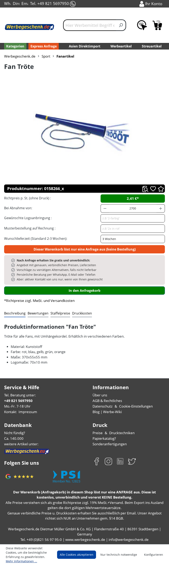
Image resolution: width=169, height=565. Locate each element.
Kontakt (10, 412)
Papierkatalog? (104, 438)
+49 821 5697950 (18, 401)
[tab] (15, 313)
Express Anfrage (44, 46)
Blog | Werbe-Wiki (107, 412)
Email (24, 3)
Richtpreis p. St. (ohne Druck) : (27, 198)
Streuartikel (152, 46)
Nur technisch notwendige (118, 555)
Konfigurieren (153, 555)
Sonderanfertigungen (110, 444)
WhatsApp (7, 3)
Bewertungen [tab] (38, 313)
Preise (98, 433)
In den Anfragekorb (84, 290)
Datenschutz (103, 406)
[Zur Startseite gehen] (29, 27)
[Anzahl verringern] (105, 208)
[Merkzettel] (142, 25)
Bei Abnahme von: (18, 208)
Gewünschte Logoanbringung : (28, 218)
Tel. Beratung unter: (20, 395)
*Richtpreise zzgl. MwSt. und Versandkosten (39, 300)
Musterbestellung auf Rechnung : (29, 228)
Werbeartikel (121, 46)
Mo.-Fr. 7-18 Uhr (17, 406)
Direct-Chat (16, 3)
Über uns (100, 395)
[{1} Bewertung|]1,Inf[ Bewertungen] (161, 188)
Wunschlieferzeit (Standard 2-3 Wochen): (35, 238)
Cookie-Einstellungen (136, 406)
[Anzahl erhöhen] (160, 208)
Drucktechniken (122, 433)
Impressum (28, 412)
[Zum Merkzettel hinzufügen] (153, 189)
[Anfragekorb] (157, 25)
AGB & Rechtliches (107, 401)
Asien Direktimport (84, 46)
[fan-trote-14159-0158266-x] (84, 129)
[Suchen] (121, 25)
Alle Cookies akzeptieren (76, 555)
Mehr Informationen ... (21, 561)
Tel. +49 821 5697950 (50, 3)
